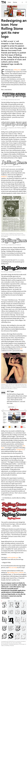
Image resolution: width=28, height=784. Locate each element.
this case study (13, 567)
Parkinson (4, 176)
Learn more (11, 407)
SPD (21, 349)
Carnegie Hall (20, 449)
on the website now (12, 557)
